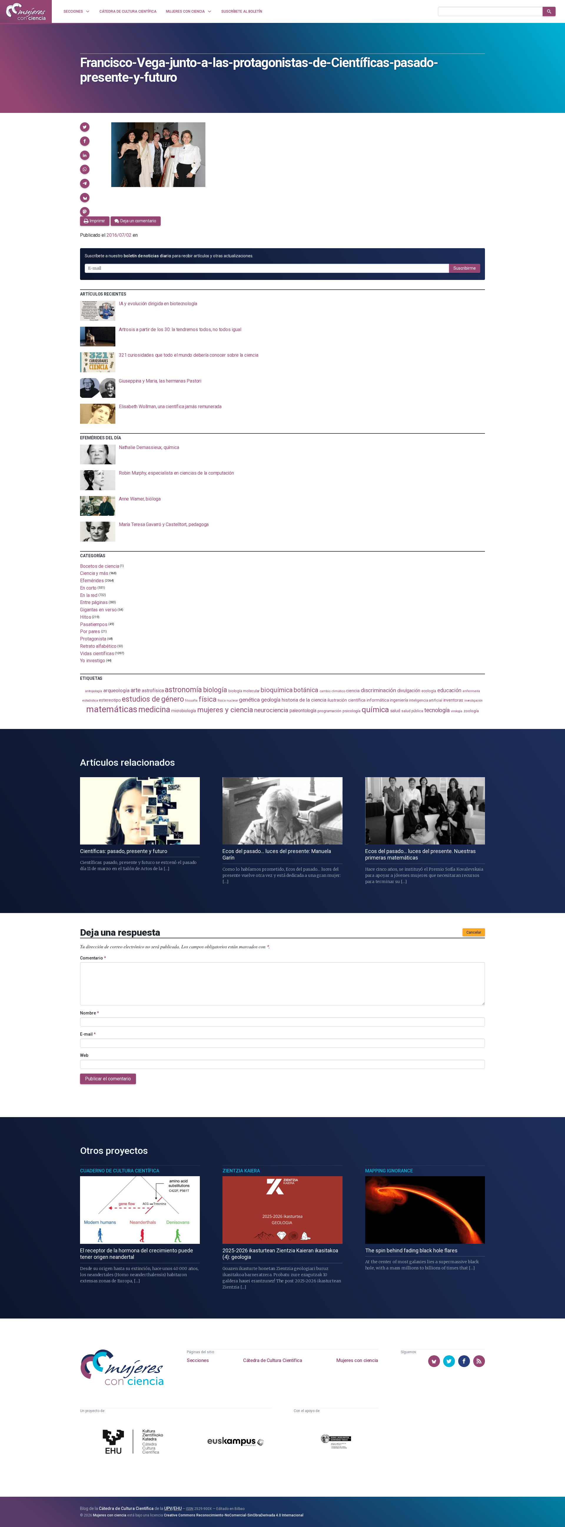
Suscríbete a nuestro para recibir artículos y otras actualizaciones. (169, 255)
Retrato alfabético (98, 646)
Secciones (198, 1360)
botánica (306, 690)
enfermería (471, 691)
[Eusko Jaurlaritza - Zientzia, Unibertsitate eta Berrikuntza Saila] (336, 1442)
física (208, 699)
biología (215, 690)
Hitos (85, 617)
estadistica (90, 700)
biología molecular (244, 691)
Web (84, 1055)
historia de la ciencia (304, 700)
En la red (88, 595)
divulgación (408, 690)
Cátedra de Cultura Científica (272, 1360)
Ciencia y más (94, 573)
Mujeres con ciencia (357, 1360)
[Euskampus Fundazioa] (235, 1442)
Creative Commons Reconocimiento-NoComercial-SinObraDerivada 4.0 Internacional (233, 1515)
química (375, 709)
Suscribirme (464, 268)
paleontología (303, 710)
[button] (84, 127)
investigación (473, 700)
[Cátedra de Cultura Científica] (134, 1442)
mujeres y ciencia (225, 709)
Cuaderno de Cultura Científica (119, 1171)
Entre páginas (94, 602)
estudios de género (153, 699)
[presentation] (282, 311)
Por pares (90, 631)
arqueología (116, 690)
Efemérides (92, 580)
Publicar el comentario (108, 1079)
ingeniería (399, 700)
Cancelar (473, 932)
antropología (93, 691)
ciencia (352, 690)
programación (329, 711)
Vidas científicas (97, 653)
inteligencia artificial (425, 700)
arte (136, 690)
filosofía (191, 700)
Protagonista (93, 639)
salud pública (412, 711)
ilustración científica (346, 700)
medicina (154, 709)
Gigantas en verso (98, 610)
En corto (88, 588)
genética (249, 699)
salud (395, 710)
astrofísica (153, 690)
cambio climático (332, 691)
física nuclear (228, 700)
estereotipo (110, 700)
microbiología (183, 710)
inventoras (453, 700)
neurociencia (271, 710)
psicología (351, 711)
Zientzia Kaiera (241, 1171)
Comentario (93, 958)
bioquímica (277, 690)
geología (270, 700)
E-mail (88, 1034)
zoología (470, 711)
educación (449, 690)
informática (378, 700)
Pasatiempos (93, 624)
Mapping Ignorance (389, 1171)
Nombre (89, 1013)
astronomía (183, 689)
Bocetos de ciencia (99, 566)
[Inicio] (26, 11)
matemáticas (111, 709)
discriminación (378, 690)
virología (456, 711)
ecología (428, 691)
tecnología (437, 710)
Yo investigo (92, 660)
